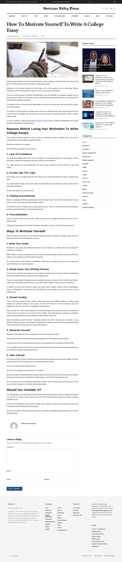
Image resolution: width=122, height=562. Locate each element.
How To (24, 16)
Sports (85, 196)
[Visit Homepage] (61, 8)
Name (9, 471)
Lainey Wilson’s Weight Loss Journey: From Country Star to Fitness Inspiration (105, 103)
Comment (11, 447)
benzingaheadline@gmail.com (102, 510)
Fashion (85, 164)
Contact (76, 510)
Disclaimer (95, 546)
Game (84, 167)
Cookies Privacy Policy (99, 544)
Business (12, 16)
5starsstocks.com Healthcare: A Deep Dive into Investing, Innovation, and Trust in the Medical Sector (104, 79)
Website (46, 479)
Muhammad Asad (13, 36)
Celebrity (75, 16)
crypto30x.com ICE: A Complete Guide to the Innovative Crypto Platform (105, 114)
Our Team (76, 508)
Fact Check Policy (12, 1)
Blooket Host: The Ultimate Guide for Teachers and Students (104, 125)
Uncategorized (88, 207)
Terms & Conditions (98, 529)
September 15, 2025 (102, 118)
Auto (97, 16)
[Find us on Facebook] (102, 8)
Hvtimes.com (14, 555)
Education (35, 36)
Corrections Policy (98, 541)
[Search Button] (114, 2)
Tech (35, 16)
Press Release (87, 193)
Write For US (77, 515)
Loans (84, 185)
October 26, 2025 (101, 129)
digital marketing (89, 153)
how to (85, 178)
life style (86, 182)
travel (85, 203)
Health (87, 16)
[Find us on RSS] (114, 8)
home (84, 174)
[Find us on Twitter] (106, 8)
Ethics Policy (96, 536)
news (84, 189)
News (46, 16)
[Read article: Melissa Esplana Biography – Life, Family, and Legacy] (98, 60)
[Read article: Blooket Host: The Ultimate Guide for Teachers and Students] (88, 126)
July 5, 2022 (26, 36)
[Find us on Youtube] (111, 8)
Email (9, 479)
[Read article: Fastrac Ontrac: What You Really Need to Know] (88, 94)
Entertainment (60, 16)
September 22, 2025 (91, 69)
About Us (76, 512)
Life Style (109, 16)
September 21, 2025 (102, 107)
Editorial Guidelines (31, 1)
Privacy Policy (96, 531)
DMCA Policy (21, 1)
